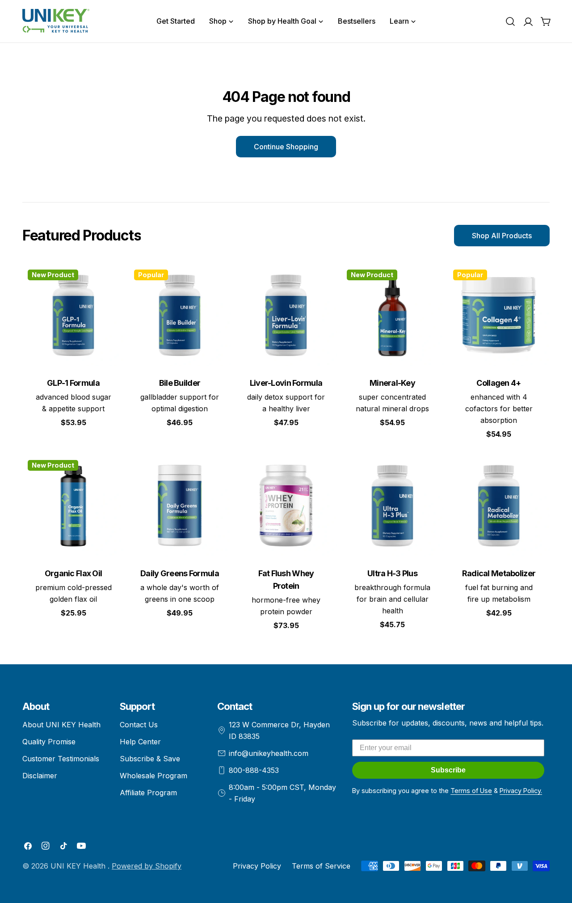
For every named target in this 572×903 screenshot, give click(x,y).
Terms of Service (321, 865)
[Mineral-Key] (392, 315)
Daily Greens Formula (179, 573)
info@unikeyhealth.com (268, 753)
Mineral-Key (392, 383)
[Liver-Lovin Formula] (286, 315)
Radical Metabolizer (498, 573)
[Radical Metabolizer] (499, 506)
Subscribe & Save (150, 758)
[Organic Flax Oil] (73, 506)
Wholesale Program (153, 775)
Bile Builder (179, 383)
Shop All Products (502, 235)
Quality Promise (49, 741)
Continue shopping (286, 146)
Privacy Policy (257, 865)
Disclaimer (39, 775)
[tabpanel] (286, 452)
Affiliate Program (148, 792)
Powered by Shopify (146, 865)
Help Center (140, 741)
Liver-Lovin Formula (286, 383)
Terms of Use (471, 790)
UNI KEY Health (79, 865)
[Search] (510, 21)
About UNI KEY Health (61, 724)
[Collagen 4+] (499, 315)
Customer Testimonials (60, 758)
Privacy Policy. (521, 790)
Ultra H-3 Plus (392, 573)
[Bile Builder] (180, 315)
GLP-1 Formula (73, 383)
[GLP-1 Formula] (73, 315)
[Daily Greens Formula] (180, 506)
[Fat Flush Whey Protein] (286, 506)
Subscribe (448, 770)
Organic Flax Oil (73, 573)
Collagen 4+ (498, 383)
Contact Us (139, 724)
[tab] (81, 235)
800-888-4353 (254, 770)
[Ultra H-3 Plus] (392, 506)
